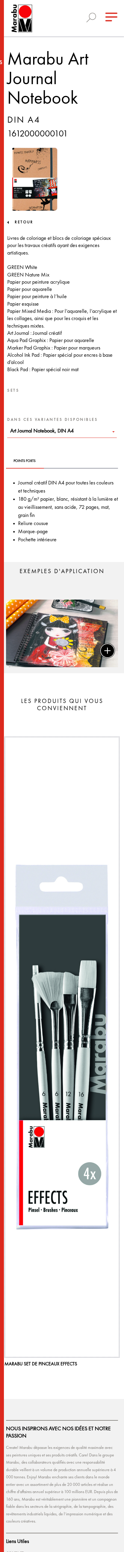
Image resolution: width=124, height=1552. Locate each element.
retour (24, 222)
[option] (62, 633)
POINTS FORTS (25, 461)
